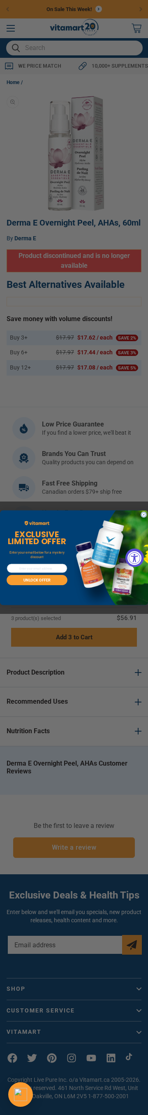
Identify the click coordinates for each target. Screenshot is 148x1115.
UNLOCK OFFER (37, 580)
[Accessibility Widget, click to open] (134, 557)
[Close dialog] (143, 514)
